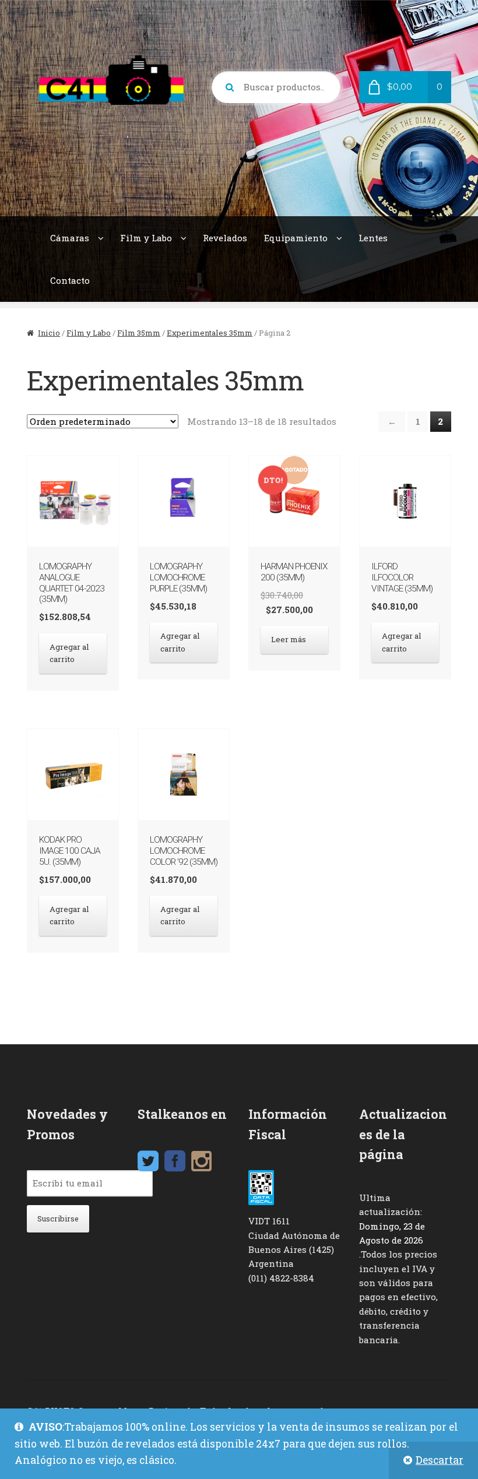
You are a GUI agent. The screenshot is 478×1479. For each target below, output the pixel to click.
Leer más (288, 639)
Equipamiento (296, 238)
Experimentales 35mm (209, 333)
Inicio (49, 333)
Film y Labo (146, 238)
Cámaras (69, 238)
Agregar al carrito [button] (69, 653)
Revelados (225, 238)
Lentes (373, 238)
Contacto (70, 280)
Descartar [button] (439, 1460)
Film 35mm (138, 333)
